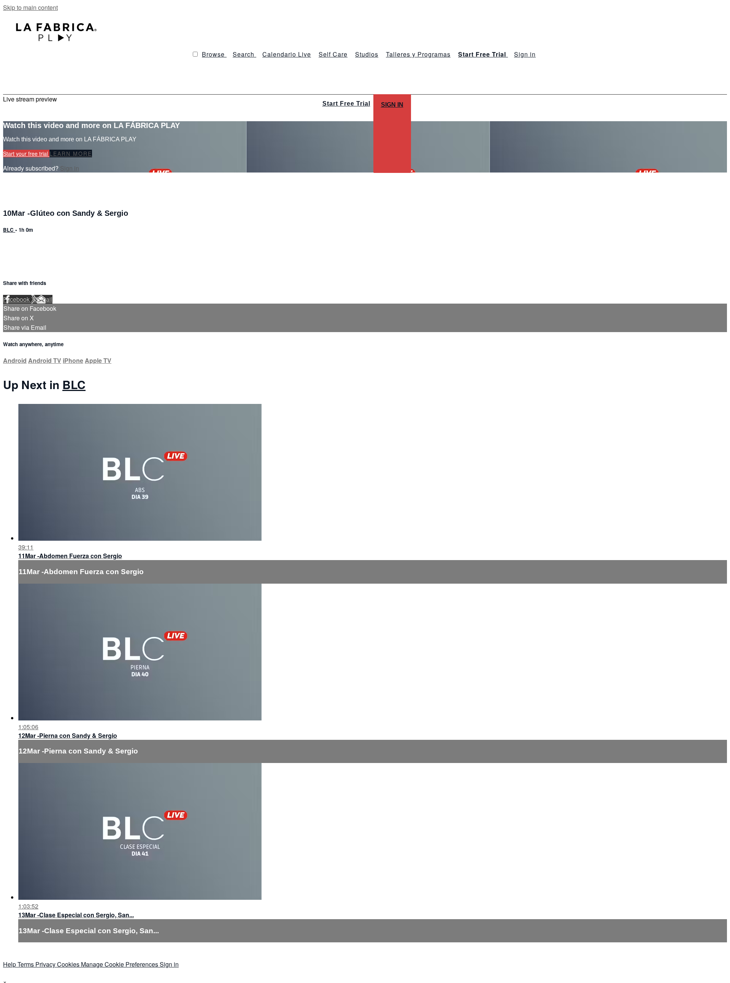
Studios (366, 54)
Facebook (17, 299)
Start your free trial (26, 153)
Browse (214, 54)
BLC (9, 229)
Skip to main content (30, 7)
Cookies (69, 964)
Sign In (392, 104)
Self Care (333, 54)
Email (44, 299)
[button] (195, 54)
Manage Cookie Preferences (120, 964)
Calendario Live (286, 54)
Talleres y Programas (418, 54)
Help (10, 964)
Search (244, 54)
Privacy (46, 964)
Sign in (525, 54)
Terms (26, 964)
